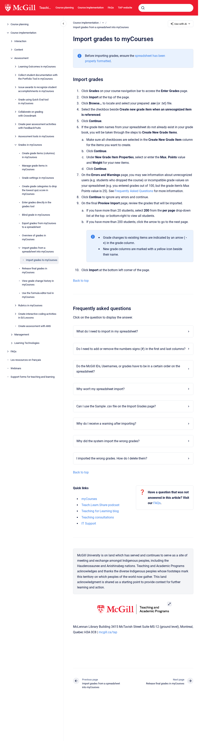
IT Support (88, 523)
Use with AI (180, 23)
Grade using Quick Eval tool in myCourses (33, 101)
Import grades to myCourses (41, 260)
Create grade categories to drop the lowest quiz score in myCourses (39, 190)
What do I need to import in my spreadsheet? (107, 331)
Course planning (65, 7)
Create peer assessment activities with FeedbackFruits (37, 126)
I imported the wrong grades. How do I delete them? (111, 458)
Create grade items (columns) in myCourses (38, 155)
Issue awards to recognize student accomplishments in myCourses (37, 89)
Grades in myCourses (30, 144)
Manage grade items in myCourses (34, 167)
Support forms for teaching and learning (33, 376)
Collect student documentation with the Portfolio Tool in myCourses (38, 77)
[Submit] (143, 8)
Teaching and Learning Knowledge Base (45, 8)
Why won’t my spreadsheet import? (100, 389)
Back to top (81, 281)
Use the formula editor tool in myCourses (38, 295)
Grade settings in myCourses (38, 177)
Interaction (20, 41)
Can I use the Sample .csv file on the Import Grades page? (116, 406)
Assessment (21, 58)
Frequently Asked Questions (134, 191)
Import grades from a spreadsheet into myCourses (38, 249)
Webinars (16, 368)
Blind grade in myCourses (36, 214)
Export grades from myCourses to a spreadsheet (39, 225)
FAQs (111, 7)
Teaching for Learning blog (100, 511)
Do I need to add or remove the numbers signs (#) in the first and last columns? (130, 349)
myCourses (89, 499)
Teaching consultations (97, 517)
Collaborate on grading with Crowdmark (30, 113)
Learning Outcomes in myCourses (37, 66)
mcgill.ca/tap (108, 632)
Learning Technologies (26, 343)
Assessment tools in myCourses (36, 136)
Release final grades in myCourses (34, 270)
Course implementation (91, 7)
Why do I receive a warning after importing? (106, 423)
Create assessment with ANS (34, 326)
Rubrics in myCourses (30, 305)
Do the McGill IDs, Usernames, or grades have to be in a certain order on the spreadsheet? (128, 368)
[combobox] (166, 8)
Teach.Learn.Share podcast (100, 505)
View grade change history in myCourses (38, 282)
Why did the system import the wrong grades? (108, 441)
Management (21, 334)
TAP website (125, 7)
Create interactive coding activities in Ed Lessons (37, 315)
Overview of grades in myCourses (34, 237)
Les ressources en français (26, 359)
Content (18, 49)
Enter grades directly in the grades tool (36, 204)
